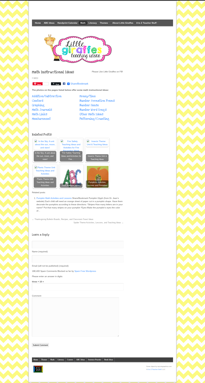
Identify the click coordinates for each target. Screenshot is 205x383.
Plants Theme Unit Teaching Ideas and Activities (45, 182)
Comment (36, 296)
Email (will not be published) (50, 266)
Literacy (93, 23)
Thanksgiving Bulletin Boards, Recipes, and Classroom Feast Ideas (62, 219)
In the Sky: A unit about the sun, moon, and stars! (45, 156)
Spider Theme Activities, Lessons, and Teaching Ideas (99, 223)
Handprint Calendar (67, 23)
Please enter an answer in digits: (47, 276)
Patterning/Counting (94, 119)
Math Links (39, 114)
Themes (103, 23)
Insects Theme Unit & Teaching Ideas (97, 157)
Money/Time (88, 96)
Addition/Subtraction (47, 96)
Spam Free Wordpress (85, 271)
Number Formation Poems (97, 101)
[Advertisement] (102, 10)
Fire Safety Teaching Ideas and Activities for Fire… (71, 156)
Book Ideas (108, 360)
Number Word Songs (93, 110)
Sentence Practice (94, 360)
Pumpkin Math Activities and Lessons (54, 198)
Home (38, 23)
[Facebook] (64, 84)
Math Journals (42, 110)
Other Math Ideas (91, 114)
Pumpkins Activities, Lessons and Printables (97, 184)
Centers (37, 101)
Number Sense (89, 105)
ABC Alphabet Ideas (71, 185)
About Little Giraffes (122, 23)
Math (83, 23)
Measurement (41, 119)
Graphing (38, 105)
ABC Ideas (49, 23)
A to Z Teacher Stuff (146, 23)
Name (40, 251)
